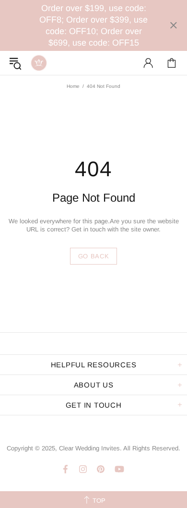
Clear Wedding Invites (39, 63)
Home (73, 86)
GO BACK (93, 256)
